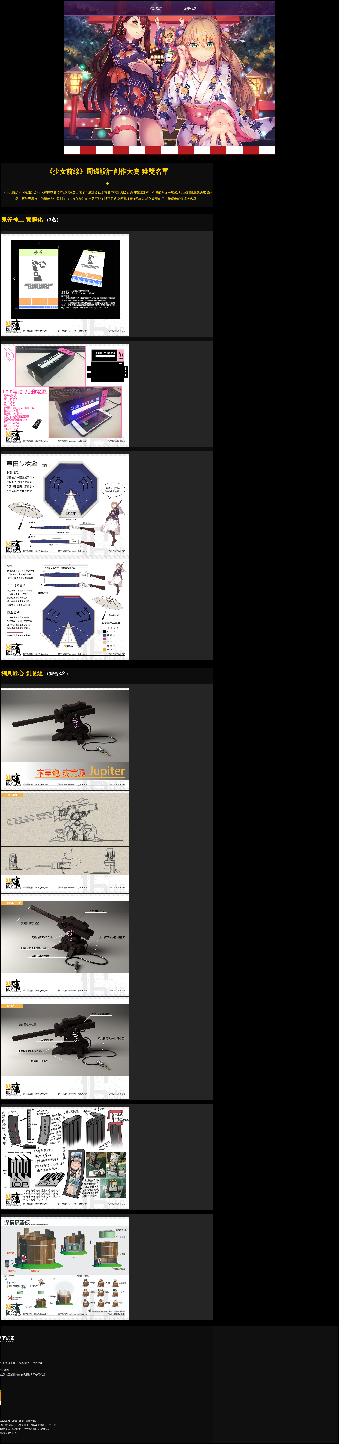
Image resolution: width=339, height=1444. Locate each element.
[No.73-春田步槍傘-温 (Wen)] (65, 555)
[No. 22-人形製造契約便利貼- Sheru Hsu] (65, 335)
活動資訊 (156, 9)
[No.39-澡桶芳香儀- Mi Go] (65, 1318)
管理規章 (10, 1363)
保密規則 (37, 1363)
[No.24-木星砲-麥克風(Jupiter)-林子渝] (65, 789)
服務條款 (24, 1363)
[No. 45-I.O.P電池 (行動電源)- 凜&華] (65, 445)
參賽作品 (190, 9)
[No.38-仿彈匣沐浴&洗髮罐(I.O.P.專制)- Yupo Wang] (65, 1208)
